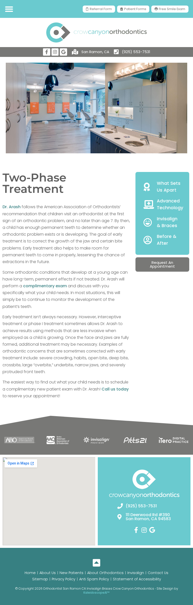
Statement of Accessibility (137, 579)
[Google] (63, 52)
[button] (9, 9)
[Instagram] (55, 52)
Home (30, 572)
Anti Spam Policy (94, 579)
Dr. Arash (12, 207)
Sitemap (40, 579)
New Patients (71, 572)
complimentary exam (45, 286)
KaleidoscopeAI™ (96, 593)
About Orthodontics (105, 572)
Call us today (115, 389)
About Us (47, 572)
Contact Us (158, 572)
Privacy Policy (63, 579)
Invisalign (135, 572)
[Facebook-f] (46, 52)
